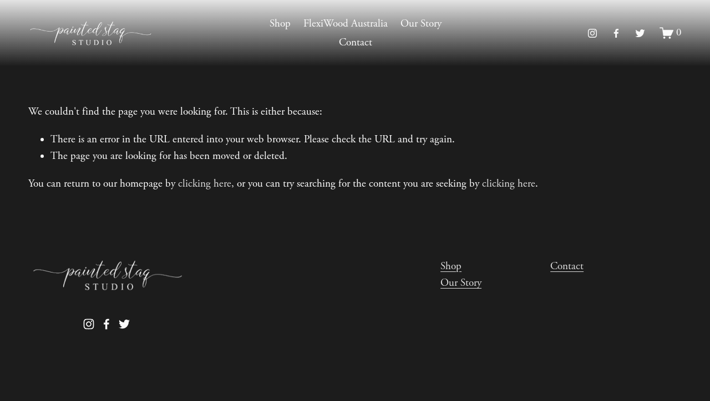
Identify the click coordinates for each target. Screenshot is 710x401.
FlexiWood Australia (345, 23)
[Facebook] (616, 33)
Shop (280, 23)
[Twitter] (640, 33)
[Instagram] (592, 33)
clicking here (204, 184)
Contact (355, 42)
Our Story (421, 23)
